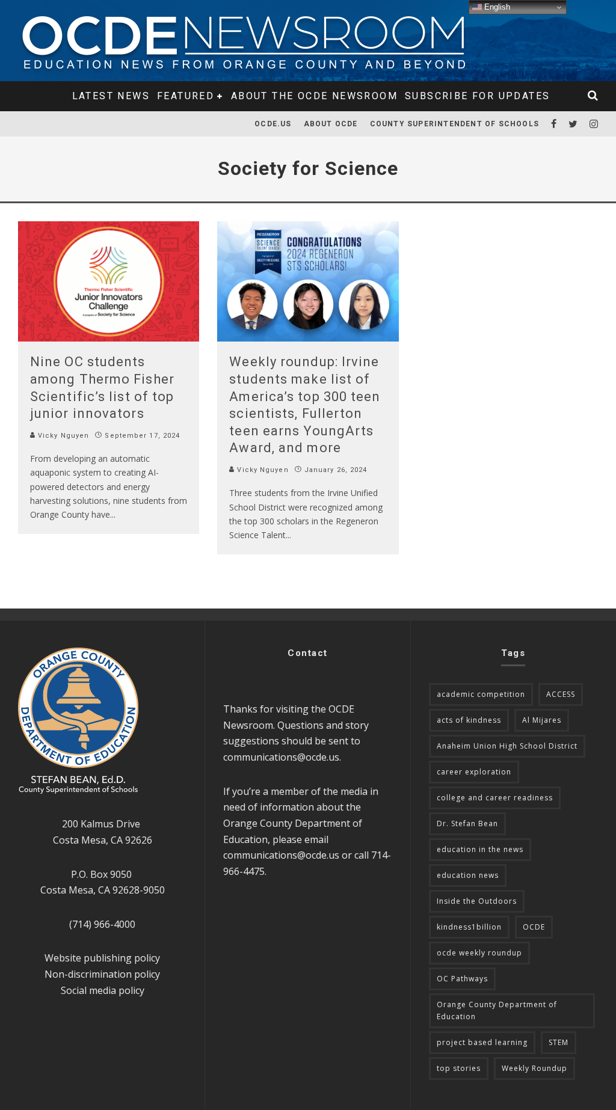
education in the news (480, 849)
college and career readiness (495, 798)
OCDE (534, 927)
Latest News (111, 96)
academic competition (481, 694)
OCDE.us (272, 124)
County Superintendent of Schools (454, 124)
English (496, 6)
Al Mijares (541, 720)
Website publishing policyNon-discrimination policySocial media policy (102, 973)
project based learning (482, 1042)
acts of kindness (469, 720)
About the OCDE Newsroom (314, 96)
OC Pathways (462, 979)
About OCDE (331, 124)
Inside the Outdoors (477, 901)
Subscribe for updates (477, 96)
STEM (558, 1042)
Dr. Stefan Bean (467, 823)
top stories (459, 1068)
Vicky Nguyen (62, 436)
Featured (185, 96)
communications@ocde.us (281, 757)
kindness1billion (469, 927)
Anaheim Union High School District (507, 746)
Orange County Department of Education (497, 1010)
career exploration (474, 772)
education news (468, 875)
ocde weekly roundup (479, 953)
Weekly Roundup (534, 1068)
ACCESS (560, 694)
